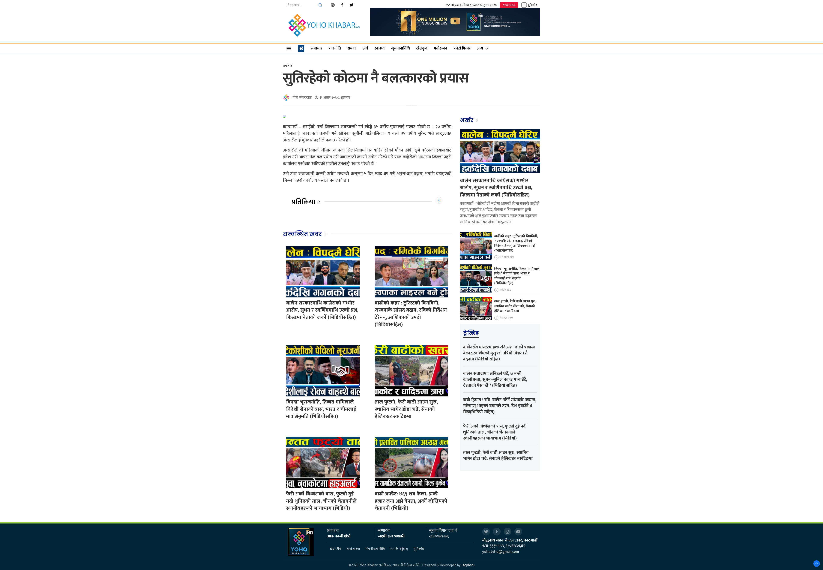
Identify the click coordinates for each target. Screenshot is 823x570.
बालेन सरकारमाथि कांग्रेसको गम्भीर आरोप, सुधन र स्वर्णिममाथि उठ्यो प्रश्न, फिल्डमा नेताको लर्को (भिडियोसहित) (322, 310)
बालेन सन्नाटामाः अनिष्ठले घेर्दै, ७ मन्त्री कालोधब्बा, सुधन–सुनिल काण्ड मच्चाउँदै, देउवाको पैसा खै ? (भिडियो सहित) (495, 379)
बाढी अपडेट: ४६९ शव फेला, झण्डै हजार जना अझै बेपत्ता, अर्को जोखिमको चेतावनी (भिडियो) (411, 501)
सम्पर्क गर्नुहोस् (399, 549)
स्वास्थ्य (379, 48)
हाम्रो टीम (335, 549)
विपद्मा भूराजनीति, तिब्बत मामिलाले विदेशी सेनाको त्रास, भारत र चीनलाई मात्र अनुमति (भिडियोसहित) (321, 409)
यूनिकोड (418, 549)
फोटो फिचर (462, 48)
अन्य (480, 48)
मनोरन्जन (440, 48)
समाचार (316, 48)
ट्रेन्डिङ (471, 333)
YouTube (509, 5)
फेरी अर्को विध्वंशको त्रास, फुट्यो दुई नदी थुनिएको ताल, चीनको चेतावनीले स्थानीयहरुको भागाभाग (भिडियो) (321, 501)
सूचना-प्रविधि (400, 48)
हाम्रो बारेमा (353, 549)
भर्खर (467, 120)
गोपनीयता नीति (375, 549)
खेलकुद (421, 48)
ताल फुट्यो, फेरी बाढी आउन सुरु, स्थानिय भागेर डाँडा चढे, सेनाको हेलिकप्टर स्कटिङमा (406, 409)
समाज (351, 48)
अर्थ (365, 48)
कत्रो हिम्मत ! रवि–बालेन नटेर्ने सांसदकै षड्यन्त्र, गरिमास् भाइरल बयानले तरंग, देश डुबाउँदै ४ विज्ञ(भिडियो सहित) (499, 406)
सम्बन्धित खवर (302, 234)
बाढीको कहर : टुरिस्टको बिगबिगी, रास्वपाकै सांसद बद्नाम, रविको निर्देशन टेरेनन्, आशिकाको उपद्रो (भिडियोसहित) (411, 314)
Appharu (469, 565)
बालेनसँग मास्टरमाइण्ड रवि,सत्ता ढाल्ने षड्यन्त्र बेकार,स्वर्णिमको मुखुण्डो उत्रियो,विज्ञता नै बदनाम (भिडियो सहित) (499, 353)
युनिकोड (532, 5)
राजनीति (335, 48)
